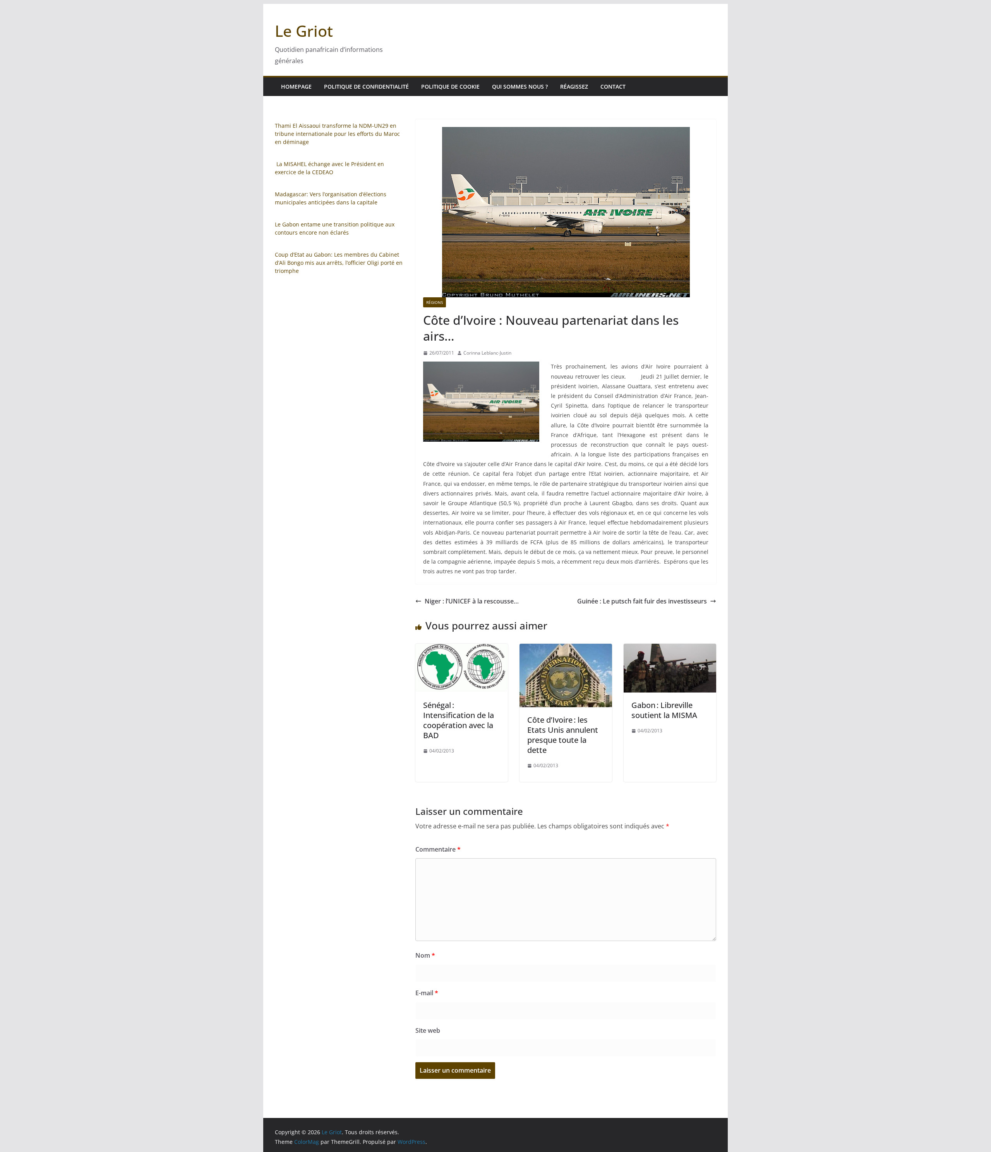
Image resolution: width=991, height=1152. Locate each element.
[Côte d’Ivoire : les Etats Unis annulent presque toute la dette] (566, 649)
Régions (434, 302)
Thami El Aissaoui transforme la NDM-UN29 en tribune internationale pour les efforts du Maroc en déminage (337, 134)
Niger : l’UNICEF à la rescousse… (472, 601)
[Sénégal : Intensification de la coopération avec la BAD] (461, 649)
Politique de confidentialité (366, 86)
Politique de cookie (450, 86)
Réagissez (574, 86)
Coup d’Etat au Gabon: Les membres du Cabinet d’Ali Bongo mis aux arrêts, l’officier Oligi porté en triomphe (339, 262)
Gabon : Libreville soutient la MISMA (664, 710)
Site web (427, 1030)
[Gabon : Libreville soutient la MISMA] (670, 649)
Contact (613, 86)
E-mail (426, 993)
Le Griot (304, 30)
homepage (296, 86)
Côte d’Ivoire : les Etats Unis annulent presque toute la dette (562, 735)
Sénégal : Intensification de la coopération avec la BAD (458, 720)
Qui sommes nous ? (520, 86)
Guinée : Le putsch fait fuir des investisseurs (642, 601)
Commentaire (438, 849)
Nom (425, 955)
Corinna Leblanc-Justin (487, 353)
